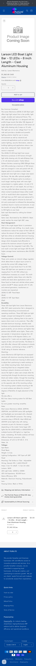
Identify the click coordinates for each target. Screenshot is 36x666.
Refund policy (18, 659)
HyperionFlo (8, 621)
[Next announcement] (32, 3)
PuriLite (11, 659)
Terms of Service (9, 610)
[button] (4, 11)
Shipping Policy (9, 606)
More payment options (18, 105)
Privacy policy (8, 597)
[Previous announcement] (3, 3)
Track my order (8, 593)
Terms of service (14, 662)
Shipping (3, 77)
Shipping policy (24, 662)
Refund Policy (8, 601)
